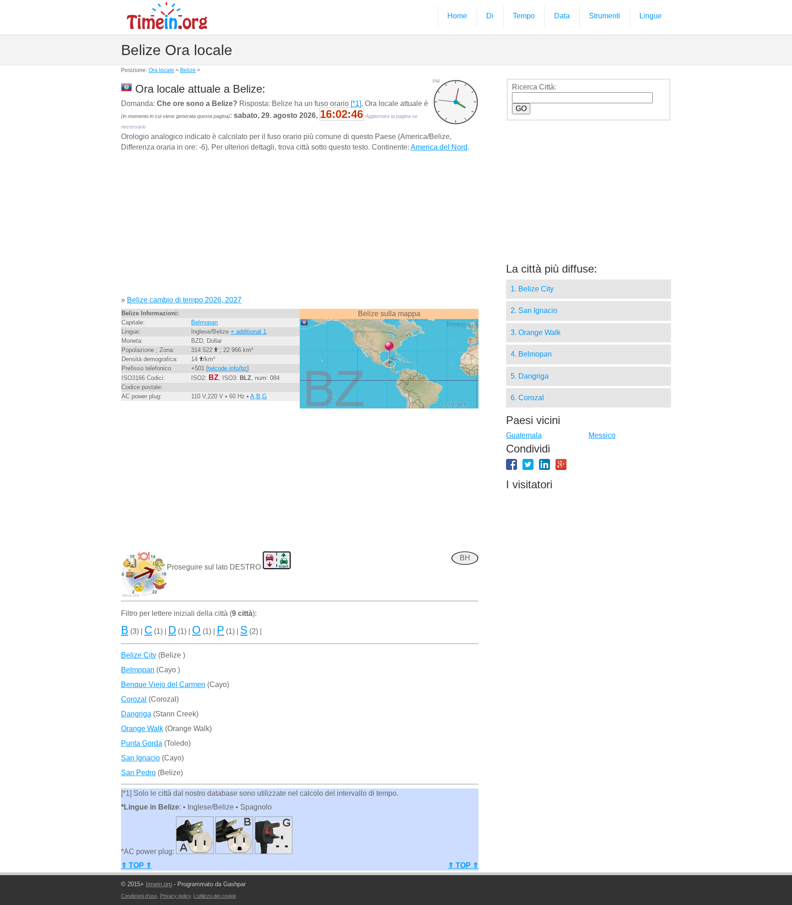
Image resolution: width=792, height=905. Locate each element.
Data (562, 16)
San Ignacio (140, 758)
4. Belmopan (531, 354)
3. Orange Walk (536, 332)
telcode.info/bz (227, 368)
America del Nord (439, 147)
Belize (188, 70)
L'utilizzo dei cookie (214, 896)
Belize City (138, 655)
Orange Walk (142, 728)
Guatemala (524, 435)
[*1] (356, 103)
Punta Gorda (141, 743)
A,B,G (258, 396)
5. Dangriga (530, 376)
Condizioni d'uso (139, 896)
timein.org (159, 884)
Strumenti (604, 16)
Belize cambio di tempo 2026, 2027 (184, 300)
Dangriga (136, 714)
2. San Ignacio (534, 310)
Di (490, 16)
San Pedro (138, 773)
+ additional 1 (248, 331)
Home (457, 16)
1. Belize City (532, 289)
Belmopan (204, 322)
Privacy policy (175, 896)
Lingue (650, 16)
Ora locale (161, 70)
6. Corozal (527, 398)
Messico (602, 435)
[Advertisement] (299, 227)
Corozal (134, 699)
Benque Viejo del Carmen (163, 684)
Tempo (524, 16)
